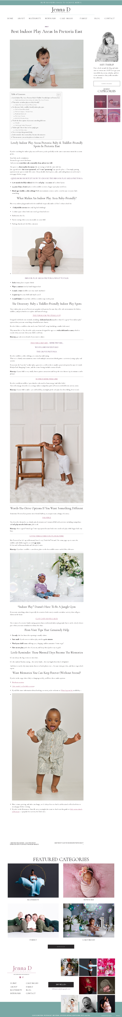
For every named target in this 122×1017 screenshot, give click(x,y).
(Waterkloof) (47, 315)
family (47, 26)
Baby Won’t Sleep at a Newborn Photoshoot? (68, 843)
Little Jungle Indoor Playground (23, 125)
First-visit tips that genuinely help (22, 132)
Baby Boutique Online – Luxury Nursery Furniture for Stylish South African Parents (24, 843)
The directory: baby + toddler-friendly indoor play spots (28, 107)
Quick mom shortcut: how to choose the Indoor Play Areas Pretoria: (32, 100)
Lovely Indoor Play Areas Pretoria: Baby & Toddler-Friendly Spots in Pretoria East (36, 98)
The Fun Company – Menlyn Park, (24, 111)
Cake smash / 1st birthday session (23, 686)
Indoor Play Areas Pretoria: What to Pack (26, 105)
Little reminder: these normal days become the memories (29, 135)
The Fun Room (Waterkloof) (22, 109)
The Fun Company (39, 343)
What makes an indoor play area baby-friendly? (25, 102)
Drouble (17, 123)
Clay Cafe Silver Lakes (21, 130)
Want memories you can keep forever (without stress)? (28, 137)
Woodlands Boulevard (20, 114)
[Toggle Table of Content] (57, 94)
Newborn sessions (18, 682)
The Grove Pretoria (20, 116)
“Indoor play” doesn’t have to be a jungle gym (25, 128)
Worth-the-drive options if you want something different (28, 121)
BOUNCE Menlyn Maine (21, 118)
